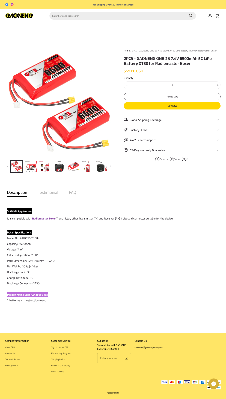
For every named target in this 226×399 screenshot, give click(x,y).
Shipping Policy (58, 359)
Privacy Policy (11, 365)
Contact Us (10, 353)
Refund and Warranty (60, 365)
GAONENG (115, 392)
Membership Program (60, 353)
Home (127, 50)
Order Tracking (57, 371)
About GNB (10, 347)
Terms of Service (12, 359)
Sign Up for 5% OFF (59, 347)
